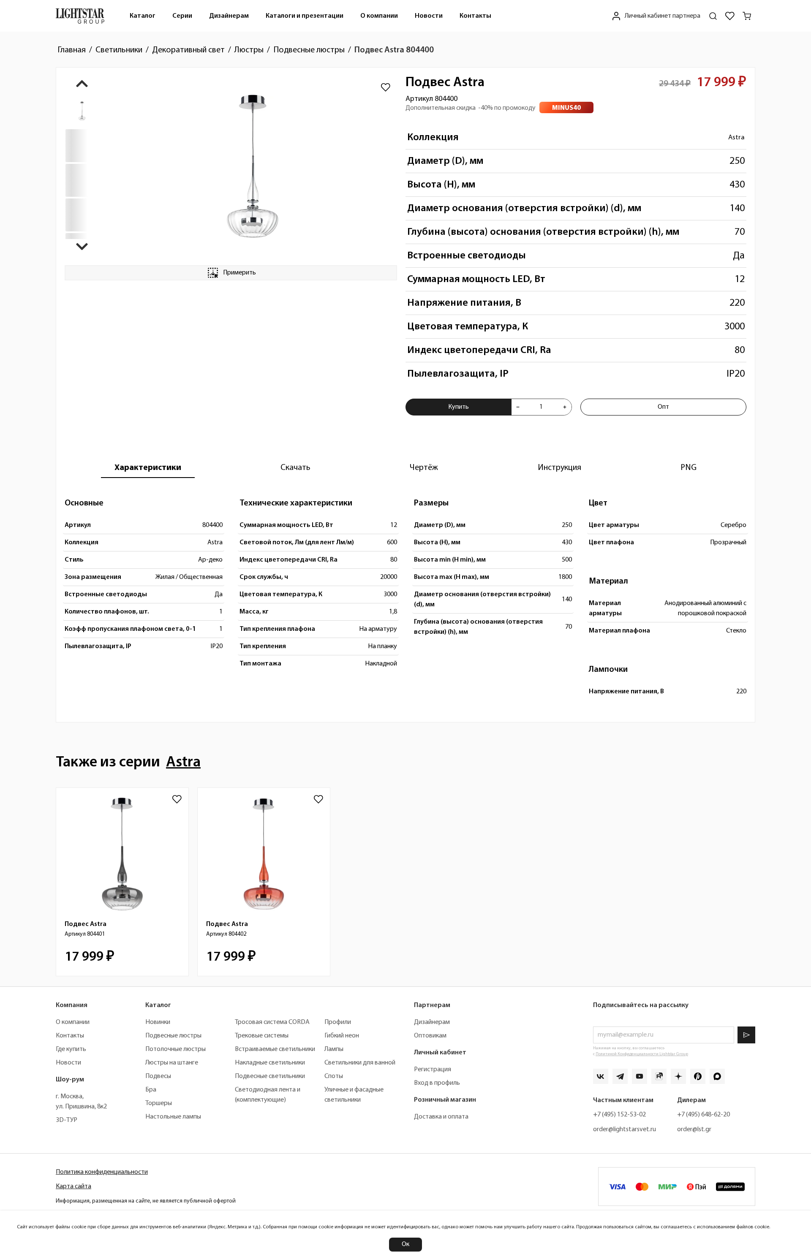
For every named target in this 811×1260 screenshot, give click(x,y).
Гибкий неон (341, 1035)
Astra (736, 137)
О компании (379, 16)
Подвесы (158, 1076)
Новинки (157, 1022)
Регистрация (432, 1069)
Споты (333, 1076)
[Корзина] (746, 16)
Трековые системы (261, 1035)
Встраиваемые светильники (275, 1049)
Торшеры (158, 1103)
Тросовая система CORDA (272, 1022)
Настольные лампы (173, 1116)
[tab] (148, 468)
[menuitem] (142, 16)
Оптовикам (430, 1035)
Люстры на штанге (171, 1062)
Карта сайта (73, 1186)
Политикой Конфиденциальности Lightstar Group (642, 1054)
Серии (182, 16)
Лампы (333, 1049)
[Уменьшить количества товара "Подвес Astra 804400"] (518, 407)
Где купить (71, 1049)
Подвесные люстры (173, 1035)
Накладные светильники (270, 1062)
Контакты (475, 16)
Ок (405, 1244)
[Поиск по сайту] (713, 16)
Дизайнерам (229, 16)
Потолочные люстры (175, 1049)
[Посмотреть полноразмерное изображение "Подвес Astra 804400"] (253, 166)
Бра (150, 1089)
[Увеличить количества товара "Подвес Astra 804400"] (565, 407)
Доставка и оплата (441, 1116)
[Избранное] (729, 16)
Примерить (239, 272)
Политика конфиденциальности (102, 1172)
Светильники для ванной (359, 1062)
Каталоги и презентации (304, 16)
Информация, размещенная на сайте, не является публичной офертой (146, 1201)
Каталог (142, 16)
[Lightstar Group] (80, 16)
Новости (429, 16)
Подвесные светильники (270, 1076)
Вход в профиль (437, 1083)
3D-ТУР (66, 1120)
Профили (337, 1022)
